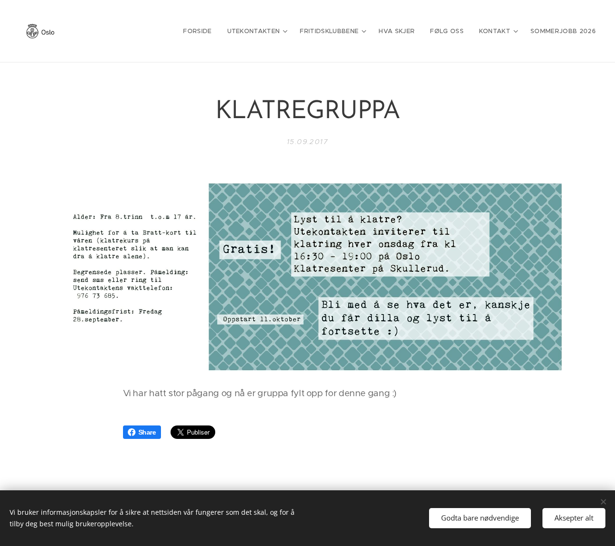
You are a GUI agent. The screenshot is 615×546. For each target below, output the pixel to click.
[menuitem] (200, 31)
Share (147, 432)
